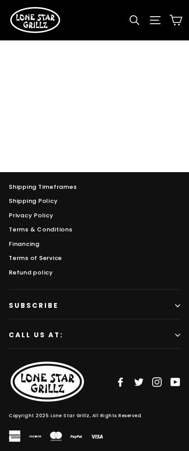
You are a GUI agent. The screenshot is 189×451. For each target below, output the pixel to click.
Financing (24, 244)
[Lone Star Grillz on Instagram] (157, 381)
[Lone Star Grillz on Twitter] (139, 381)
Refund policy (31, 272)
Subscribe (33, 305)
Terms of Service (35, 258)
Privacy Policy (31, 215)
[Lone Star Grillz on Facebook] (120, 381)
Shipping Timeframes (42, 187)
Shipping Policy (33, 201)
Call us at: (36, 334)
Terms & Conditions (41, 229)
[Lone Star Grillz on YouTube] (175, 381)
